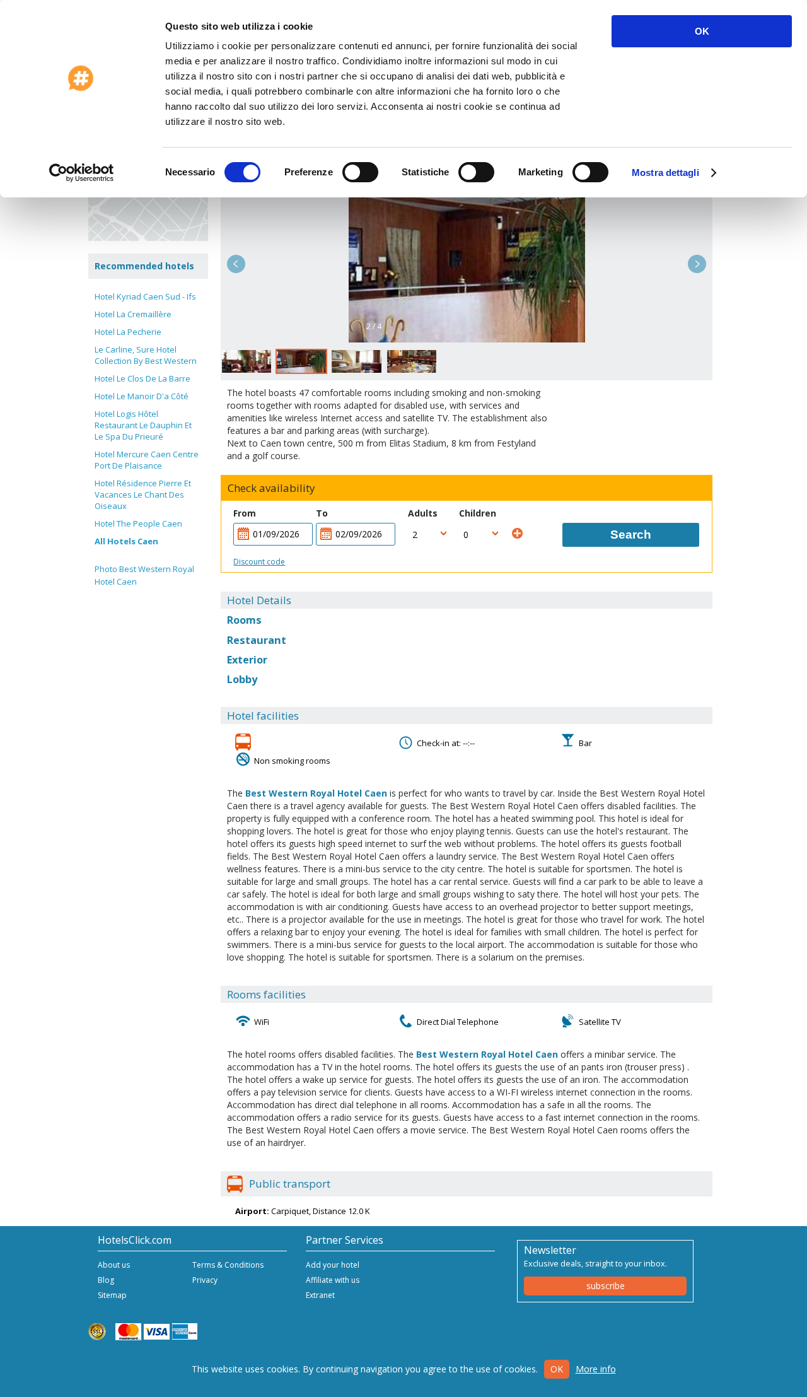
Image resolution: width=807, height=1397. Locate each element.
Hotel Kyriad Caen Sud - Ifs (145, 296)
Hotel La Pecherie (128, 331)
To (322, 513)
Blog (106, 1280)
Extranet (320, 1295)
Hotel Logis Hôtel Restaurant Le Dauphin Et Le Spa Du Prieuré (143, 425)
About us (114, 1265)
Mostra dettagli (665, 172)
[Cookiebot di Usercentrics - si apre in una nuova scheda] (81, 172)
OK (702, 31)
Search (630, 534)
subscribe (605, 1286)
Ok (556, 1369)
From (244, 513)
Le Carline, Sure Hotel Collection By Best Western (146, 355)
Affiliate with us (332, 1280)
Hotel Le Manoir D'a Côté (142, 396)
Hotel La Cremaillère (133, 314)
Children (477, 513)
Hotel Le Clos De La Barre (142, 378)
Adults (423, 513)
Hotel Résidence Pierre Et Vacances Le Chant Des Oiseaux (143, 494)
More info (596, 1369)
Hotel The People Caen (138, 523)
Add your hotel (332, 1265)
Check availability (271, 488)
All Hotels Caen (126, 541)
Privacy (205, 1280)
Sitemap (112, 1295)
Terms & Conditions (228, 1265)
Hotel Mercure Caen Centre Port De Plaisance (147, 459)
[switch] (360, 172)
